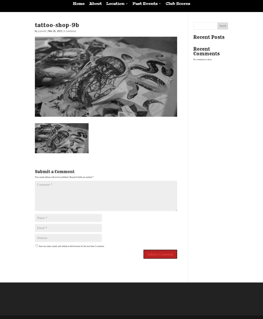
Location (115, 4)
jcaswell (42, 31)
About (95, 4)
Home (79, 4)
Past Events (145, 4)
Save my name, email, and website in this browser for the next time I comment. (71, 246)
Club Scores (178, 4)
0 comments (70, 31)
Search (222, 26)
